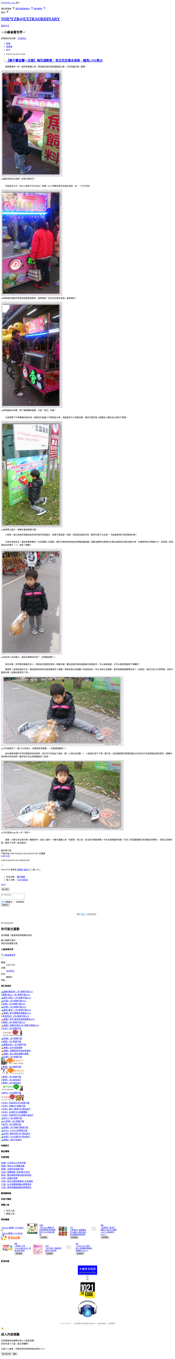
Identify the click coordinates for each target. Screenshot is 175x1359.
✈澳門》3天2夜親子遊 (11, 1093)
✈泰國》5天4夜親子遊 (11, 1041)
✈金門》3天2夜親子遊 (11, 1124)
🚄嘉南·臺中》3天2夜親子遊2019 (16, 1010)
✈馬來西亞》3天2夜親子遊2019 (15, 1016)
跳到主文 (5, 26)
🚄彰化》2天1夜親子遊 (11, 1118)
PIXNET (68, 1323)
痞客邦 (20, 870)
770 (71, 1228)
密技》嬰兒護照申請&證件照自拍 (16, 1175)
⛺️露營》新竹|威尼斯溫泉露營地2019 (18, 1019)
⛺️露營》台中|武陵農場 (11, 1048)
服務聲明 (112, 1323)
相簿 (8, 43)
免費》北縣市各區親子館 (12, 1169)
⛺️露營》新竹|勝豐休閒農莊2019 (16, 1013)
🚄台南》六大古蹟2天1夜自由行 (15, 1137)
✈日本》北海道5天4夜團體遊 (14, 1112)
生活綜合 (22, 38)
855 (77, 1244)
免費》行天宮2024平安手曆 (13, 1163)
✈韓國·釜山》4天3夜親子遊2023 (15, 995)
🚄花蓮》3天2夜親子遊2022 (13, 1001)
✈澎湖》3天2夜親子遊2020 (13, 1004)
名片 (8, 50)
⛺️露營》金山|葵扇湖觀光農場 (15, 1054)
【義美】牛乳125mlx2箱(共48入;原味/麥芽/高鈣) (22, 1248)
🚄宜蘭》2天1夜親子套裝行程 (14, 1127)
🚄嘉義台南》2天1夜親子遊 (13, 1045)
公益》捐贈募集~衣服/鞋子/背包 (15, 1172)
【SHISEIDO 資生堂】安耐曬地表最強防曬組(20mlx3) (84, 1248)
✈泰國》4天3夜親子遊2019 (13, 1022)
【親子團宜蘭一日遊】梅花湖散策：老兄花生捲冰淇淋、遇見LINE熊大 (54, 60)
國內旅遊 (21, 877)
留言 (26, 870)
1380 (41, 1225)
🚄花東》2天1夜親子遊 (11, 1057)
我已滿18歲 (6, 1354)
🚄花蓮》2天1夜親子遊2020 (13, 1007)
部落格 (9, 47)
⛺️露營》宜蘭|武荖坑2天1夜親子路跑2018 (20, 1025)
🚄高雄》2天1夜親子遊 (11, 1038)
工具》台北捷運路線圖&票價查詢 (16, 1184)
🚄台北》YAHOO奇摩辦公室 (14, 1130)
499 (102, 1225)
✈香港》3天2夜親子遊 (11, 1067)
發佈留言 (5, 905)
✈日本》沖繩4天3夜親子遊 (13, 1106)
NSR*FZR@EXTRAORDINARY (30, 18)
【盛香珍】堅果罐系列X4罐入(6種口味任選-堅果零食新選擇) (78, 1232)
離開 (14, 1354)
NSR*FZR (5, 856)
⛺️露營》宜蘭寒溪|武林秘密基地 (16, 1051)
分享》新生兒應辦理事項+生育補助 (17, 1181)
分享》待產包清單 (9, 1178)
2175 (47, 1246)
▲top (3, 884)
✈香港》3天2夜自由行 (11, 1080)
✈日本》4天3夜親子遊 (11, 1028)
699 (15, 1244)
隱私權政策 (102, 1323)
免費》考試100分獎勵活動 (13, 1166)
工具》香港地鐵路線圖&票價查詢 (16, 1187)
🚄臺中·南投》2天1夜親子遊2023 (16, 998)
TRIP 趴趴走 (22, 880)
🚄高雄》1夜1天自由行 (11, 1140)
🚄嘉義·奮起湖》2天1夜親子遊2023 (17, 992)
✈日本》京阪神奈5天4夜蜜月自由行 (17, 1115)
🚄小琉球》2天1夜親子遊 (12, 1121)
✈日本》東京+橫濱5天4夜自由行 (15, 1109)
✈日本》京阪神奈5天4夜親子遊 (15, 1103)
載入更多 (5, 889)
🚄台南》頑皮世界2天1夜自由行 (15, 1134)
